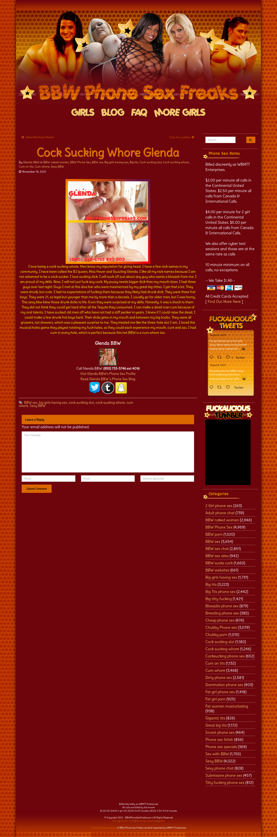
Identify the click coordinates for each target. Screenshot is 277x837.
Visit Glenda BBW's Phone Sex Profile (108, 373)
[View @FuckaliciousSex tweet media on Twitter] (243, 349)
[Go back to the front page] (138, 57)
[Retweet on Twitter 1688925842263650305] (220, 358)
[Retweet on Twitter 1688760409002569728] (220, 387)
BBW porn (214, 534)
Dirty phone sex (218, 677)
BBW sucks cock (219, 563)
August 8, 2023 (218, 335)
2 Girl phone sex (218, 505)
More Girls (180, 113)
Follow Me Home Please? (39, 137)
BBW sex (97, 162)
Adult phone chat (220, 512)
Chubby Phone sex (221, 627)
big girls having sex (53, 402)
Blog (113, 113)
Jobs (162, 820)
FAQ (139, 113)
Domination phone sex (224, 684)
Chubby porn (216, 634)
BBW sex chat (217, 548)
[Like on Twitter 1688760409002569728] (229, 387)
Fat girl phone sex (220, 691)
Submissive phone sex (223, 775)
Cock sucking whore (176, 162)
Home (115, 820)
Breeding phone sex (222, 613)
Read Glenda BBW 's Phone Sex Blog (107, 379)
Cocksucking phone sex (225, 656)
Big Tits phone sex (220, 591)
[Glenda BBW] (108, 356)
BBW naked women (56, 162)
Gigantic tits (215, 718)
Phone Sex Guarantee (147, 820)
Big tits (134, 162)
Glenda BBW (31, 162)
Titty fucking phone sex (224, 782)
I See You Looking (179, 137)
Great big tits (216, 725)
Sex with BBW (217, 753)
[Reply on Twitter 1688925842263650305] (212, 358)
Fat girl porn (215, 699)
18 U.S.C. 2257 (127, 820)
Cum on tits (26, 166)
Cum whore (42, 166)
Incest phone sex (220, 732)
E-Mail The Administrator (103, 827)
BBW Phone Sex (80, 162)
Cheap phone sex (220, 620)
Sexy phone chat (219, 768)
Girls (83, 113)
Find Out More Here (224, 301)
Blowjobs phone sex (222, 605)
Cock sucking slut (150, 162)
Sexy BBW (57, 166)
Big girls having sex (116, 162)
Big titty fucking (218, 598)
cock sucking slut (81, 402)
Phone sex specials (221, 746)
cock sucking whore (110, 402)
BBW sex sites (217, 555)
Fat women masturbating (226, 706)
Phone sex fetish (219, 739)
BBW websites (217, 570)
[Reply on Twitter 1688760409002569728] (212, 387)
